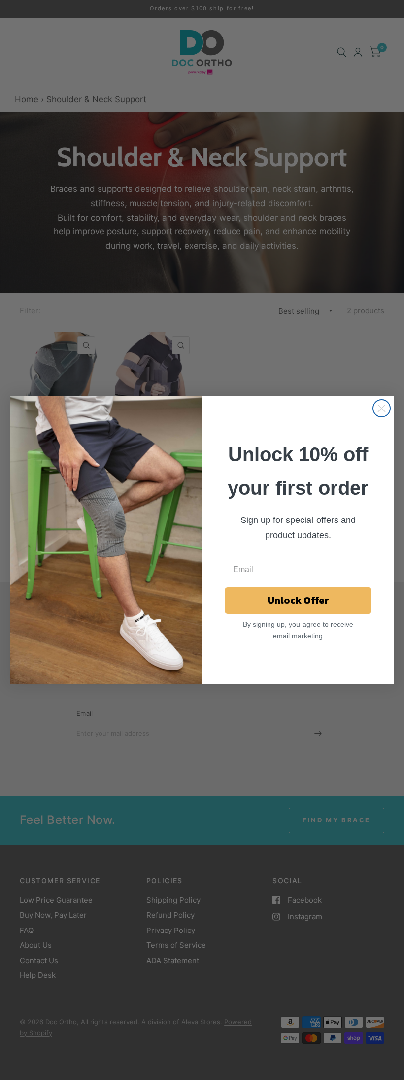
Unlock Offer (298, 600)
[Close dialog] (381, 408)
